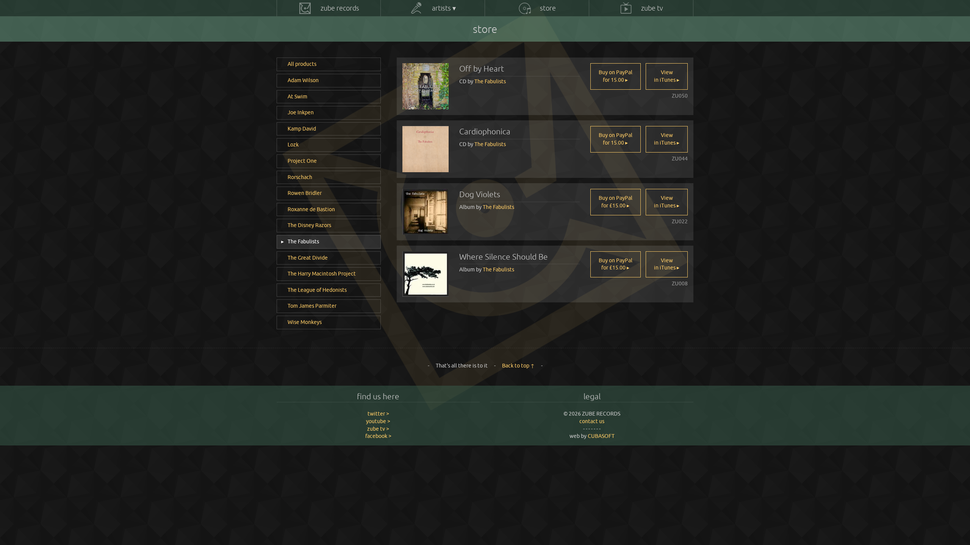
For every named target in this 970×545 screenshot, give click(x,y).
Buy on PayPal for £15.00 (615, 202)
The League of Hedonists (317, 290)
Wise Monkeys (305, 322)
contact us (591, 421)
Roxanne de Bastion (311, 209)
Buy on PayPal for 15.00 (615, 76)
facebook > (378, 436)
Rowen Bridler (305, 193)
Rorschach (300, 177)
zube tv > (378, 429)
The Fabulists (302, 241)
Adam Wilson (303, 80)
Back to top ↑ (518, 366)
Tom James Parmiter (312, 306)
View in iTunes (665, 76)
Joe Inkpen (301, 112)
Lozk (293, 145)
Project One (302, 161)
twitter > (378, 414)
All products (302, 64)
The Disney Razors (309, 225)
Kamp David (302, 129)
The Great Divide (308, 258)
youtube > (378, 421)
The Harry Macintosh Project (322, 274)
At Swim (297, 96)
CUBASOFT (601, 436)
